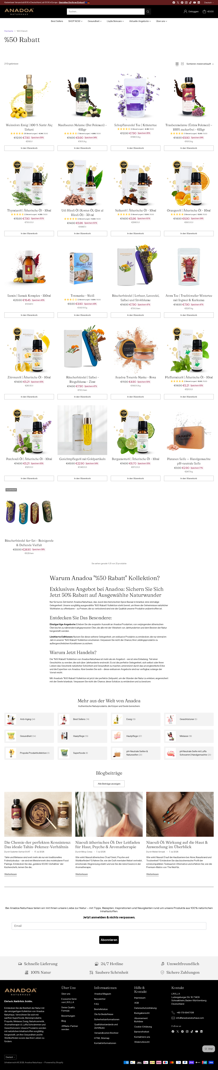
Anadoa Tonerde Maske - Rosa (135, 377)
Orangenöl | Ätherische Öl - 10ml (189, 210)
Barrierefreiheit (141, 1031)
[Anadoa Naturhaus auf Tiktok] (190, 3)
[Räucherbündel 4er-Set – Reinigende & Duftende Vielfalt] (29, 512)
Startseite (8, 31)
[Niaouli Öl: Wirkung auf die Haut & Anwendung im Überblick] (180, 814)
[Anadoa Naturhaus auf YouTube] (194, 3)
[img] (29, 133)
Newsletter (100, 999)
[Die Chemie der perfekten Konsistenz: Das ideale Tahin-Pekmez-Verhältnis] (38, 814)
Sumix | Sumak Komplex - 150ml (29, 295)
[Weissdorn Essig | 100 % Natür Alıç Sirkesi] (29, 96)
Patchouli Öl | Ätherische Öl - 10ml (29, 459)
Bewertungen (68, 1015)
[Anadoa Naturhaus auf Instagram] (186, 3)
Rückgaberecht (142, 1013)
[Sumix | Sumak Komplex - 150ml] (29, 267)
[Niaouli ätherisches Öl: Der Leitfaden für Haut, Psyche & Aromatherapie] (109, 814)
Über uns (65, 993)
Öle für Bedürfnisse (103, 1014)
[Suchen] (148, 11)
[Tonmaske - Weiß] (82, 267)
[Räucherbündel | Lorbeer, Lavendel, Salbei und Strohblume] (135, 267)
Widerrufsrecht (142, 1042)
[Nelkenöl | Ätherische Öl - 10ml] (135, 181)
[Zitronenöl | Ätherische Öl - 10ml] (29, 348)
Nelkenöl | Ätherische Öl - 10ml (135, 210)
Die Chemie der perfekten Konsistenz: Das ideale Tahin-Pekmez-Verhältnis (37, 844)
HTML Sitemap (101, 1038)
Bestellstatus (101, 1009)
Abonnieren (109, 940)
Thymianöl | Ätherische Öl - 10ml (29, 210)
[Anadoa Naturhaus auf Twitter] (177, 3)
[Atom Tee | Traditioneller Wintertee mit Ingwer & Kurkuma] (189, 267)
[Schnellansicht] (50, 75)
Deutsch (208, 2)
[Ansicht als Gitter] (177, 64)
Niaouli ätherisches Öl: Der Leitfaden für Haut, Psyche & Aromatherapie (107, 844)
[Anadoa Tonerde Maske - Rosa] (135, 348)
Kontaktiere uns (142, 1036)
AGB (136, 1002)
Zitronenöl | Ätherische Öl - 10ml (29, 377)
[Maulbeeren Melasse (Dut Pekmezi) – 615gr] (82, 96)
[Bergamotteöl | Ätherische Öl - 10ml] (135, 430)
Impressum (139, 997)
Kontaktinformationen (105, 1043)
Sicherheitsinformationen (106, 1019)
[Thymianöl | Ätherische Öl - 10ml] (29, 181)
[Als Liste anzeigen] (182, 64)
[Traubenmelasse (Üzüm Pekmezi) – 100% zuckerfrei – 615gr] (189, 96)
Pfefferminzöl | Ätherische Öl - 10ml (189, 377)
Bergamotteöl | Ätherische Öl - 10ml (135, 459)
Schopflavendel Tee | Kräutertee (135, 125)
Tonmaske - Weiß (82, 295)
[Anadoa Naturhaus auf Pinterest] (182, 3)
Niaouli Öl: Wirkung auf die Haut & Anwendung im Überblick (177, 844)
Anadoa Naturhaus (33, 1062)
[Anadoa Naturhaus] (19, 11)
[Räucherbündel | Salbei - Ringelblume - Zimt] (82, 348)
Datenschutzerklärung (145, 1008)
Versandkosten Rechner (106, 1032)
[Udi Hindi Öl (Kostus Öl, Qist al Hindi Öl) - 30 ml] (82, 181)
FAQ (96, 1004)
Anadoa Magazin (102, 993)
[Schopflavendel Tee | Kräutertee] (135, 96)
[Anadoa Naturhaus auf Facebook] (173, 3)
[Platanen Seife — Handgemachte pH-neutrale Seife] (189, 430)
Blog (63, 1020)
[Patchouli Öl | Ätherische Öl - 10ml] (29, 430)
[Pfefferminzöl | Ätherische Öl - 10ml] (189, 348)
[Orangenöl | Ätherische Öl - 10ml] (189, 181)
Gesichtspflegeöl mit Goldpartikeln (82, 459)
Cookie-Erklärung (143, 1026)
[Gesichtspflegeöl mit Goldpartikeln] (82, 430)
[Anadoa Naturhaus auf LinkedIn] (198, 3)
